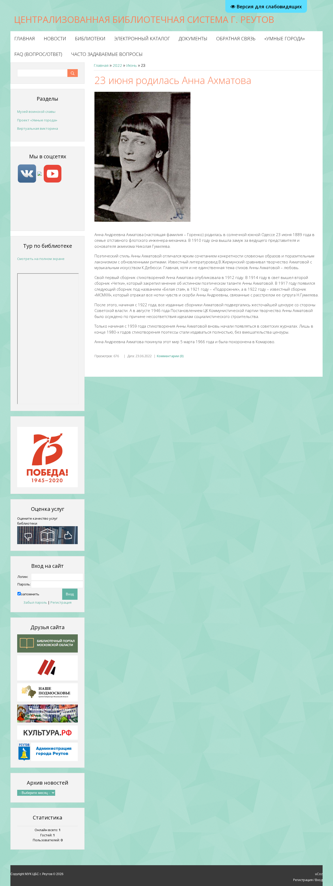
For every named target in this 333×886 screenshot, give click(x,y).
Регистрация (61, 602)
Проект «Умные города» (37, 120)
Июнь (131, 65)
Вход (319, 880)
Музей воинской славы (36, 111)
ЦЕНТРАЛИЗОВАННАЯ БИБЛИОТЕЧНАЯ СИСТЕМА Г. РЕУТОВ (144, 19)
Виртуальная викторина (37, 128)
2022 (117, 65)
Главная (101, 65)
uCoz (319, 874)
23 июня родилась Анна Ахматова (172, 80)
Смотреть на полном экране (41, 258)
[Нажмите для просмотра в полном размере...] (142, 156)
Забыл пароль (35, 602)
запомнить (30, 594)
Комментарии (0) (170, 356)
